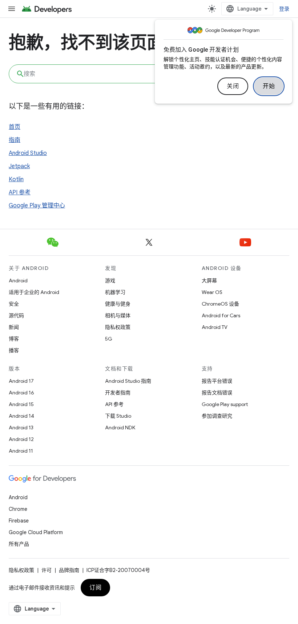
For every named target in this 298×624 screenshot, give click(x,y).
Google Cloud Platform (36, 532)
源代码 (16, 315)
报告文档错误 (217, 392)
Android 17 (21, 381)
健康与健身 (117, 304)
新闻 (14, 327)
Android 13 (21, 427)
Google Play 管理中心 (37, 205)
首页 (14, 127)
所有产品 (19, 544)
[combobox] (149, 73)
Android (18, 280)
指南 (14, 140)
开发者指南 (117, 392)
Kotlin (16, 179)
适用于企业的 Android (34, 292)
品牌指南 (69, 570)
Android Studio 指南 (128, 381)
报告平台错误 (217, 381)
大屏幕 (209, 280)
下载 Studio (118, 416)
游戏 (110, 280)
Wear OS (212, 292)
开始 (269, 86)
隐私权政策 (117, 327)
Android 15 (21, 404)
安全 (14, 304)
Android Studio (28, 153)
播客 (14, 350)
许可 (46, 570)
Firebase (19, 520)
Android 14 (21, 416)
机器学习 (115, 292)
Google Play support (225, 404)
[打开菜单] (11, 8)
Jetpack (19, 166)
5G (108, 338)
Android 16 (21, 392)
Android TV (214, 327)
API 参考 (20, 192)
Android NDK (120, 427)
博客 (14, 338)
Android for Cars (221, 315)
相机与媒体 (117, 315)
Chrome (18, 509)
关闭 (233, 86)
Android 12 (21, 439)
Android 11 (21, 451)
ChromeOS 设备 (220, 304)
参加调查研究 (217, 416)
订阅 (95, 587)
